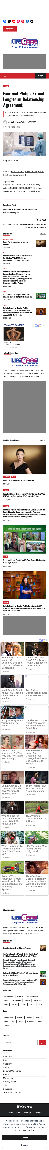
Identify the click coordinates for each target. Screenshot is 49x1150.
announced (8, 1017)
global (29, 1017)
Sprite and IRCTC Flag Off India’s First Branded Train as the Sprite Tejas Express (17, 295)
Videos (40, 1004)
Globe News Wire (17, 122)
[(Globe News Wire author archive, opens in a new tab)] (5, 123)
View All (43, 234)
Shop (5, 1085)
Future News (16, 1000)
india (6, 1021)
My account (8, 1078)
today (40, 1021)
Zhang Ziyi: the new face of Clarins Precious (15, 243)
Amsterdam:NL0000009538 (15, 185)
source (17, 191)
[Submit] (42, 1042)
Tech (23, 1004)
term (23, 191)
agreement (13, 181)
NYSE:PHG (30, 188)
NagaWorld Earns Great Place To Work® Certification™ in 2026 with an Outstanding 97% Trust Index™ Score (17, 258)
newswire (30, 1021)
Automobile (8, 996)
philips (38, 188)
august (32, 185)
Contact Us (8, 1067)
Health (6, 86)
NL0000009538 (17, 188)
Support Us (8, 1089)
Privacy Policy (9, 1081)
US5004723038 (33, 191)
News (6, 1004)
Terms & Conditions (12, 1092)
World (6, 1025)
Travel (11, 239)
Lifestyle (6, 239)
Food (4, 291)
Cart (5, 1060)
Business (20, 996)
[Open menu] (4, 75)
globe (38, 1017)
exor (37, 185)
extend (6, 188)
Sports (14, 1004)
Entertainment (32, 996)
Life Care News (24, 1106)
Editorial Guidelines (12, 1071)
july (13, 1021)
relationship (8, 191)
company (20, 1017)
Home (6, 1074)
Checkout (7, 1064)
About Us (7, 1056)
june (21, 1021)
